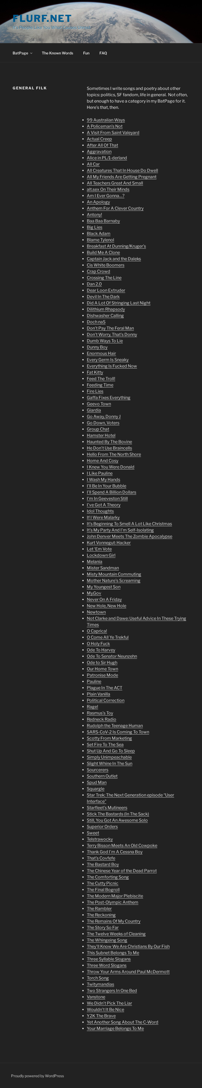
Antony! (94, 214)
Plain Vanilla (98, 694)
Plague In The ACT (104, 687)
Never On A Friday (104, 599)
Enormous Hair (101, 353)
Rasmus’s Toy (100, 713)
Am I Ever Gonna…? (105, 195)
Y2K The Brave (101, 1015)
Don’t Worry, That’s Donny (112, 334)
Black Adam (98, 233)
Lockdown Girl (101, 555)
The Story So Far (103, 927)
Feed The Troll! (101, 378)
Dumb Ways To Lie (105, 340)
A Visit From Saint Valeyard (113, 132)
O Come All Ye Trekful (108, 637)
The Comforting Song (108, 877)
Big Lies (94, 227)
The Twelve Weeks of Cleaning (116, 933)
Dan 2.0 (94, 284)
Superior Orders (102, 826)
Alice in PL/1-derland (107, 157)
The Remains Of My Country (113, 921)
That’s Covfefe (101, 858)
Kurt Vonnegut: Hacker (109, 542)
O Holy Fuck (98, 643)
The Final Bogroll (103, 889)
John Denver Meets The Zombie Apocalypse (129, 536)
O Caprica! (97, 631)
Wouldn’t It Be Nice (105, 1009)
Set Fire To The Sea (105, 744)
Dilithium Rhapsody (106, 309)
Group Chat (98, 429)
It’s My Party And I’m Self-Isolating (120, 530)
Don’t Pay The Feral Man (110, 328)
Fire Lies (95, 391)
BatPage (20, 53)
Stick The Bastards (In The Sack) (118, 813)
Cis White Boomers (105, 265)
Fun (86, 53)
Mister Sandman (103, 567)
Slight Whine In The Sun (109, 763)
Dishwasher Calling (105, 315)
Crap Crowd (98, 271)
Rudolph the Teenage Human (115, 725)
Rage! (92, 706)
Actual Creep (99, 138)
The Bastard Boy (103, 864)
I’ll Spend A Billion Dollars (111, 492)
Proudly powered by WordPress (37, 1076)
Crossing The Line (104, 277)
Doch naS (96, 321)
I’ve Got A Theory (103, 504)
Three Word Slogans (107, 965)
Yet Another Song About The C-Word (122, 1022)
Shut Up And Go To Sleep (111, 750)
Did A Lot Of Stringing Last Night (118, 302)
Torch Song (98, 977)
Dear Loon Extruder (106, 290)
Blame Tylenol (100, 239)
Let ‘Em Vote (99, 548)
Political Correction (105, 700)
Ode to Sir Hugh (102, 662)
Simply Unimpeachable (109, 757)
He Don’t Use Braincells (109, 448)
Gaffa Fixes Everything (108, 397)
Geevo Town (99, 403)
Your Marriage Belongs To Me (115, 1028)
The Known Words (57, 53)
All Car (93, 164)
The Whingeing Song (107, 940)
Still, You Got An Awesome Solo (117, 820)
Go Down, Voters (103, 422)
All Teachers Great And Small (115, 183)
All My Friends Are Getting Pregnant (121, 176)
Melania (94, 561)
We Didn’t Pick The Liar (109, 1003)
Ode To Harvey (101, 649)
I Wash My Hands (103, 479)
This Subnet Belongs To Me (113, 952)
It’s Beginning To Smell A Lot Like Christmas (129, 523)
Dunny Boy (97, 347)
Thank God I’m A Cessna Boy (115, 851)
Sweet (93, 832)
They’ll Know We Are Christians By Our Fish (128, 946)
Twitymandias (100, 984)
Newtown (96, 612)
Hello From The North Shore (114, 454)
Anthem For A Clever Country (115, 208)
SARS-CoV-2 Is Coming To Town (118, 731)
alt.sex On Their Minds (108, 189)
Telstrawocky (100, 839)
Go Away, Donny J (104, 416)
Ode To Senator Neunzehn (112, 656)
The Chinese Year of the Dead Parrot (122, 870)
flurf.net (42, 18)
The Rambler (99, 908)
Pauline (94, 681)
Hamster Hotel (101, 435)
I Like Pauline (100, 473)
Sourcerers (97, 769)
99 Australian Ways (106, 120)
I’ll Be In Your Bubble (106, 485)
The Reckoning (101, 914)
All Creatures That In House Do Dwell (122, 170)
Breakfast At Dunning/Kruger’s (116, 246)
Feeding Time (100, 384)
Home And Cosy (102, 460)
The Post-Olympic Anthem (112, 902)
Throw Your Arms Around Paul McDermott (128, 971)
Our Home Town (102, 668)
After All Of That (102, 145)
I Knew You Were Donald (110, 466)
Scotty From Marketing (109, 738)
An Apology (98, 202)
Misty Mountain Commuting (114, 574)
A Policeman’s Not (105, 126)
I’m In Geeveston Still (107, 498)
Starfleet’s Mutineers (107, 807)
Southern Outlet (102, 776)
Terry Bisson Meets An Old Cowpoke (122, 845)
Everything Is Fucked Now (112, 366)
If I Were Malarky (103, 517)
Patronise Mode (102, 675)
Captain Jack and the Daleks (114, 258)
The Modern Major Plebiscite (115, 895)
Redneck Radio (101, 719)
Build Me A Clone (103, 252)
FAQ (103, 53)
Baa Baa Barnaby (103, 220)
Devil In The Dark (103, 296)
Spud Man (97, 782)
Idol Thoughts (100, 511)
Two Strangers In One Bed (112, 990)
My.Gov (94, 593)
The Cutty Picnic (102, 883)
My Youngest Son (103, 586)
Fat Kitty (95, 372)
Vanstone (96, 996)
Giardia (94, 410)
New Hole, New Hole (106, 605)
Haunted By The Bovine (109, 441)
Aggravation (99, 151)
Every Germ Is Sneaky (108, 359)
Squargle (95, 788)
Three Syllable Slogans (109, 959)
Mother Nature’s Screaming (113, 580)
